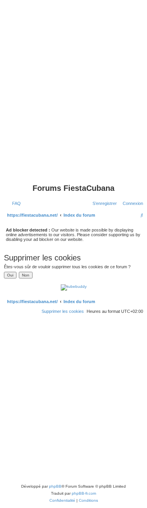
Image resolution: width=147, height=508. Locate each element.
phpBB (55, 486)
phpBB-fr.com (84, 493)
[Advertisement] (73, 73)
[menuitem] (15, 203)
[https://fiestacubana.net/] (73, 167)
